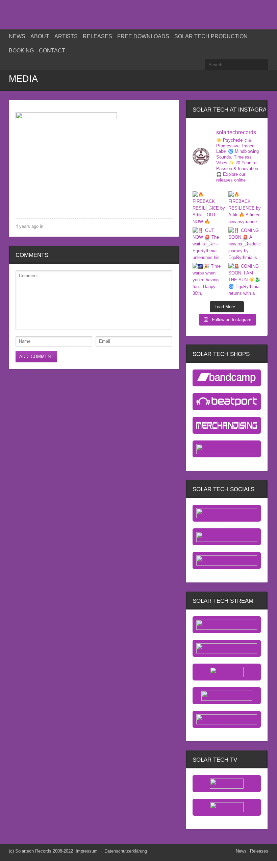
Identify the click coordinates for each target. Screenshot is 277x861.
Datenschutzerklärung (125, 851)
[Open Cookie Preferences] (15, 852)
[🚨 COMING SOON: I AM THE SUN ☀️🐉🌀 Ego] (244, 279)
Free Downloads (143, 36)
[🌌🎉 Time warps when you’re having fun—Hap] (209, 279)
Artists (66, 36)
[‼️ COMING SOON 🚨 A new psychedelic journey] (244, 243)
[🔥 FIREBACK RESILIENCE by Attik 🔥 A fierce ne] (244, 207)
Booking (21, 50)
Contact (52, 50)
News (17, 36)
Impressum (87, 851)
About (39, 36)
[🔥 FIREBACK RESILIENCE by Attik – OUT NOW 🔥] (209, 207)
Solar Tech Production (211, 36)
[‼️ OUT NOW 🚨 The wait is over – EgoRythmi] (209, 243)
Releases (97, 36)
